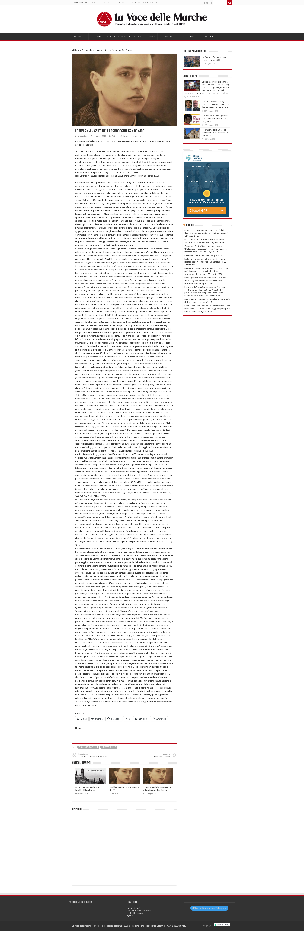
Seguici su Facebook (80, 902)
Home (77, 50)
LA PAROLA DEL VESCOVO (144, 36)
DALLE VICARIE (165, 36)
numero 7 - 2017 (109, 747)
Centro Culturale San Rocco (139, 910)
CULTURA (180, 36)
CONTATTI (96, 3)
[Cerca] (229, 2)
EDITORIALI (95, 36)
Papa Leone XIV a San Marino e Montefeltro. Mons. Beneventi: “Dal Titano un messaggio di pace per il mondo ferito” (207, 309)
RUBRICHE (206, 36)
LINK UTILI (135, 3)
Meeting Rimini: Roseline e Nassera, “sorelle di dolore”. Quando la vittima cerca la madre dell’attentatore (205, 281)
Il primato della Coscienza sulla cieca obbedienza (157, 789)
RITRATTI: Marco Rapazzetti (92, 755)
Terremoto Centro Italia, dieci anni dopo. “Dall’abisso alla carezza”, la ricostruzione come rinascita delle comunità (205, 249)
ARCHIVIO (121, 3)
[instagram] (210, 3)
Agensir (190, 225)
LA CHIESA (123, 36)
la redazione (83, 136)
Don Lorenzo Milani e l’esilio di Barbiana (87, 789)
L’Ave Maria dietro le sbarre (196, 255)
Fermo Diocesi (133, 908)
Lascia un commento (132, 136)
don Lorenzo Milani (88, 747)
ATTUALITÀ (109, 36)
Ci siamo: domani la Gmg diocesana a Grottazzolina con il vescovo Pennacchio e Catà (215, 104)
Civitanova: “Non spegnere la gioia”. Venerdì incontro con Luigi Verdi (215, 119)
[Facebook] (204, 3)
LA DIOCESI (109, 3)
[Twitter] (207, 3)
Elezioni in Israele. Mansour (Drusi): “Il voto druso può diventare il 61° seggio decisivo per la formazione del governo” (206, 271)
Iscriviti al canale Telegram (211, 908)
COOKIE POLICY (150, 3)
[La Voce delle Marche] (152, 19)
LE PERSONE (193, 36)
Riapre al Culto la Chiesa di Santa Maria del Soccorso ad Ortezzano (215, 133)
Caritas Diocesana (135, 913)
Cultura (85, 50)
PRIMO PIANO (80, 36)
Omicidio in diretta (161, 755)
